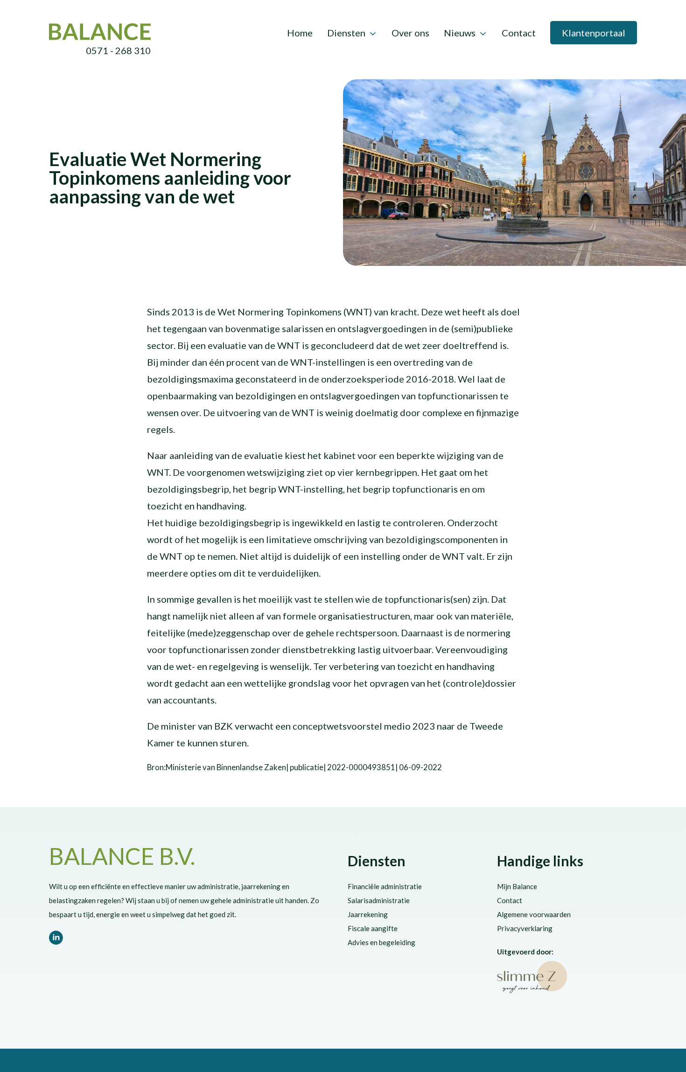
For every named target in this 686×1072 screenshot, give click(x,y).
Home (300, 32)
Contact (519, 32)
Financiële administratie (385, 886)
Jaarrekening (368, 914)
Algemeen (175, 141)
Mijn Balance (517, 886)
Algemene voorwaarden (534, 914)
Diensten (346, 32)
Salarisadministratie (379, 900)
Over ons (410, 32)
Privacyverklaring (525, 928)
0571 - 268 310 (118, 50)
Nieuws (460, 32)
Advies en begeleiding (381, 942)
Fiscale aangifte (373, 928)
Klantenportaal (593, 32)
